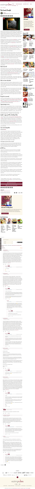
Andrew (5, 12)
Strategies (4, 7)
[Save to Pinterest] (1, 15)
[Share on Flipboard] (5, 15)
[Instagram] (15, 484)
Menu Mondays (14, 5)
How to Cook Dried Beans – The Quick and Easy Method (25, 57)
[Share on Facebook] (3, 15)
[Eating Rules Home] (6, 4)
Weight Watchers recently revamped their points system (10, 101)
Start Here (26, 2)
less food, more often (11, 63)
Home (1, 7)
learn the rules (26, 29)
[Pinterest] (20, 484)
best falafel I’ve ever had (13, 46)
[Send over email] (12, 15)
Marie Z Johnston (5, 348)
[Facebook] (17, 484)
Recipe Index (5, 485)
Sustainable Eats (5, 273)
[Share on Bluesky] (6, 15)
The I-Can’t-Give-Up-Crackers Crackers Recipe (25, 45)
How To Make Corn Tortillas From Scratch (25, 80)
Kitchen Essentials (18, 485)
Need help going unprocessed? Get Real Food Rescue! (17, 0)
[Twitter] (18, 484)
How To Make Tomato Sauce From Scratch (30, 99)
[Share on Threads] (8, 15)
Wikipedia (2, 56)
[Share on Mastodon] (10, 15)
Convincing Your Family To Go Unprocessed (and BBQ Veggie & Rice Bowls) (14, 228)
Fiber (5, 129)
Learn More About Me (5, 213)
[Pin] (4, 18)
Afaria (10, 178)
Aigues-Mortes (13, 42)
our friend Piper (14, 39)
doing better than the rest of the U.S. (12, 72)
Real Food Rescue (32, 2)
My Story (28, 2)
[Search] (17, 5)
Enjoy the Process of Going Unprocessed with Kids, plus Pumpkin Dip (3, 229)
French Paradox (7, 59)
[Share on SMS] (0, 250)
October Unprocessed (11, 485)
